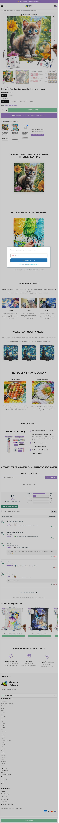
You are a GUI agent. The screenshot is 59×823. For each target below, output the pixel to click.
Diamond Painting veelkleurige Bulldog (13, 633)
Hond (2, 721)
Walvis (3, 763)
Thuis (2, 10)
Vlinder (3, 712)
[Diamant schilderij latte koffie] (15, 547)
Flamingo (3, 731)
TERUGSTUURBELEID (7, 804)
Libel (2, 725)
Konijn (3, 753)
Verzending (4, 796)
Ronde (4, 95)
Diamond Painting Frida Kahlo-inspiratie (25, 577)
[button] (54, 40)
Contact (3, 791)
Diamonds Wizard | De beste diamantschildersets (27, 536)
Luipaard (3, 742)
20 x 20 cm (5, 101)
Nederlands (8, 695)
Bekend (3, 772)
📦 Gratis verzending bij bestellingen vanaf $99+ (29, 1)
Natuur (3, 781)
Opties (13, 636)
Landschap (4, 779)
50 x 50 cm (31, 101)
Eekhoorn (3, 757)
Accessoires (4, 701)
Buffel (2, 710)
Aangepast (4, 768)
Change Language (29, 260)
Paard (2, 738)
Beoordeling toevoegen (9, 506)
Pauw (2, 751)
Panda (3, 748)
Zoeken (54, 511)
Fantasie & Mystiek (6, 774)
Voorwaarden (5, 799)
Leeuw (3, 744)
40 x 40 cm (22, 101)
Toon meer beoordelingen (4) (29, 592)
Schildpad (3, 761)
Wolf (2, 765)
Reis (2, 785)
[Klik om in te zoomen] (29, 40)
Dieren (32, 597)
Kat (35, 597)
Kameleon (4, 717)
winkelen (42, 597)
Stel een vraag (51, 477)
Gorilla (3, 736)
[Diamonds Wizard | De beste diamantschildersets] (15, 536)
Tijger (2, 759)
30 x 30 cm (14, 101)
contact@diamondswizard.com (8, 689)
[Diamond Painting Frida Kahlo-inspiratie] (15, 577)
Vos (2, 734)
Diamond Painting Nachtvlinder (39, 633)
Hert (2, 719)
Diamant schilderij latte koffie (23, 547)
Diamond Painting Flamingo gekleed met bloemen (27, 525)
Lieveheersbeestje (6, 740)
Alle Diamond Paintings (9, 10)
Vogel (2, 708)
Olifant (3, 727)
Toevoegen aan (29, 820)
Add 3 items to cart (37, 134)
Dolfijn (3, 723)
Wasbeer (3, 755)
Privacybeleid (4, 801)
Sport (2, 783)
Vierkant (11, 95)
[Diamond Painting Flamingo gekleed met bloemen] (15, 525)
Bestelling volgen (5, 794)
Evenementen (4, 770)
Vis (2, 729)
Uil (2, 746)
